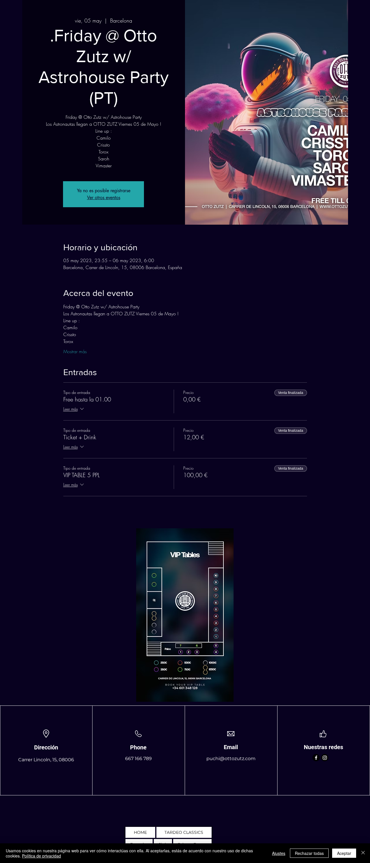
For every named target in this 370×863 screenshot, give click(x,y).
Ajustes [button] (278, 853)
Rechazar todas (309, 853)
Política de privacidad (41, 856)
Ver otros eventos (103, 198)
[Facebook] (316, 757)
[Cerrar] (363, 853)
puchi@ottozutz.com (231, 758)
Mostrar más (75, 351)
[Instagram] (324, 757)
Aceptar (344, 853)
